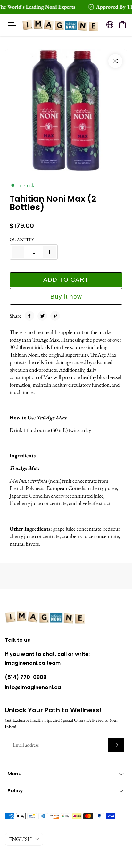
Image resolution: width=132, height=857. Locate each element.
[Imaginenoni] (60, 25)
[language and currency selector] (110, 24)
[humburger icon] (12, 25)
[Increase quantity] (49, 252)
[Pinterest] (55, 316)
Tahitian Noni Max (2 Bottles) (53, 203)
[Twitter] (42, 316)
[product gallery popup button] (115, 61)
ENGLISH (20, 839)
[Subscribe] (116, 745)
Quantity (22, 239)
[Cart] (122, 24)
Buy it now (66, 296)
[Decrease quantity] (18, 252)
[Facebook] (29, 316)
